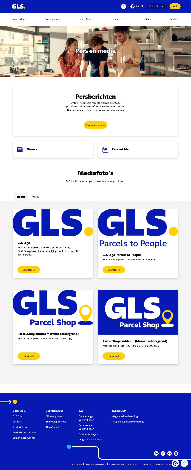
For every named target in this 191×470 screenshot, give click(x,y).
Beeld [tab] (21, 196)
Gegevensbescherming (125, 416)
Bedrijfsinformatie (116, 464)
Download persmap (95, 125)
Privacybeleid (76, 464)
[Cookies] (175, 463)
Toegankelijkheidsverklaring (128, 421)
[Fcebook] (163, 453)
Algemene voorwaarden (95, 464)
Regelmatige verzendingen (86, 418)
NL (163, 6)
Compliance (146, 464)
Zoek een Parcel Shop (25, 432)
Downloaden (29, 269)
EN (151, 6)
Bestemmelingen (88, 434)
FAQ (81, 410)
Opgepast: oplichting (90, 439)
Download (29, 356)
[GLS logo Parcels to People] (138, 228)
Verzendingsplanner (24, 437)
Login (175, 6)
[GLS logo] (53, 222)
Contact (17, 421)
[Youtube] (169, 453)
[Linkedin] (156, 453)
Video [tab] (36, 196)
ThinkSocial (52, 427)
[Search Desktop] (123, 6)
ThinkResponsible (56, 421)
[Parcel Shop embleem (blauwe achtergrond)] (138, 312)
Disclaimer (132, 464)
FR (157, 6)
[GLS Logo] (18, 6)
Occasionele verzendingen (86, 427)
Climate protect (54, 416)
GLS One (17, 416)
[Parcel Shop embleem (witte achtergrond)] (53, 308)
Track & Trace (20, 427)
